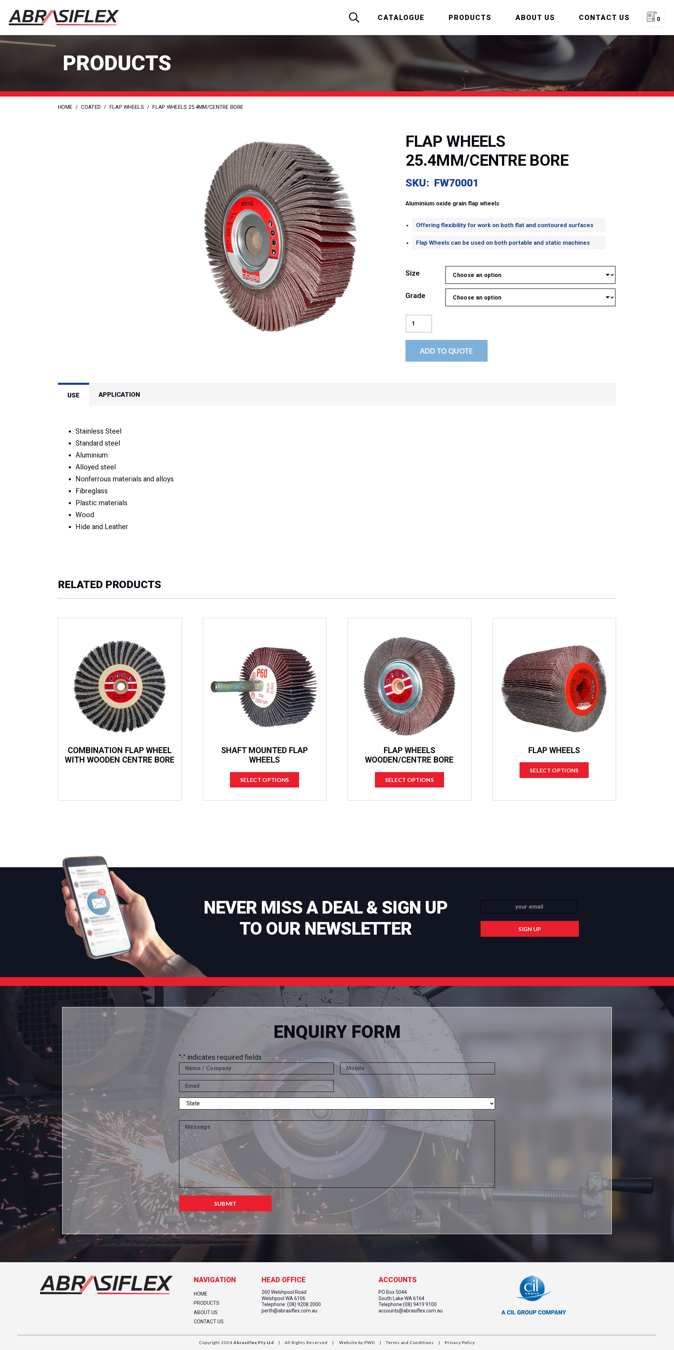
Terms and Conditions (409, 1342)
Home (65, 107)
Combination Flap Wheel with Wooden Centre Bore (119, 755)
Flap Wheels (127, 107)
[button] (354, 17)
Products (206, 1303)
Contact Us (209, 1321)
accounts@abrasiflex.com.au (410, 1310)
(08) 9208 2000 (304, 1304)
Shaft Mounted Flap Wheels (264, 755)
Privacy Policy (459, 1342)
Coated (91, 107)
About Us (206, 1312)
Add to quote (446, 351)
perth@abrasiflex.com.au (289, 1310)
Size (412, 273)
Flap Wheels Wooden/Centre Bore (409, 755)
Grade (415, 295)
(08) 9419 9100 (420, 1304)
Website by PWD (357, 1343)
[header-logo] (64, 17)
